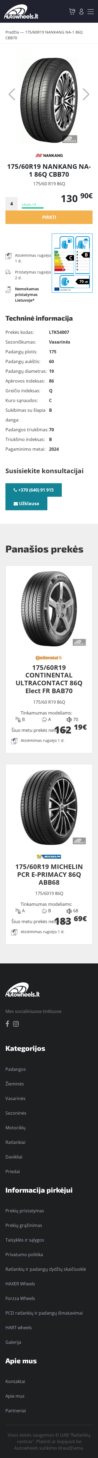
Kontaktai (15, 1381)
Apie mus (14, 1396)
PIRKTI (49, 217)
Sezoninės (15, 1113)
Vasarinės (15, 1098)
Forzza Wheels (20, 1298)
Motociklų (15, 1128)
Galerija (13, 1342)
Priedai (12, 1171)
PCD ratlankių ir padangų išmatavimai (44, 1313)
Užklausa (28, 503)
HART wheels (18, 1328)
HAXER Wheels (20, 1284)
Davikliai (13, 1157)
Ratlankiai (15, 1142)
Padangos (15, 1069)
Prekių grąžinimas (23, 1225)
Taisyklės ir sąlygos (24, 1240)
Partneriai (15, 1411)
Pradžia (12, 32)
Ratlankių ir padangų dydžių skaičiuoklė (45, 1269)
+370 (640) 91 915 (35, 490)
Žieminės (14, 1084)
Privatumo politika (24, 1255)
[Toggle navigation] (90, 11)
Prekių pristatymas (24, 1211)
